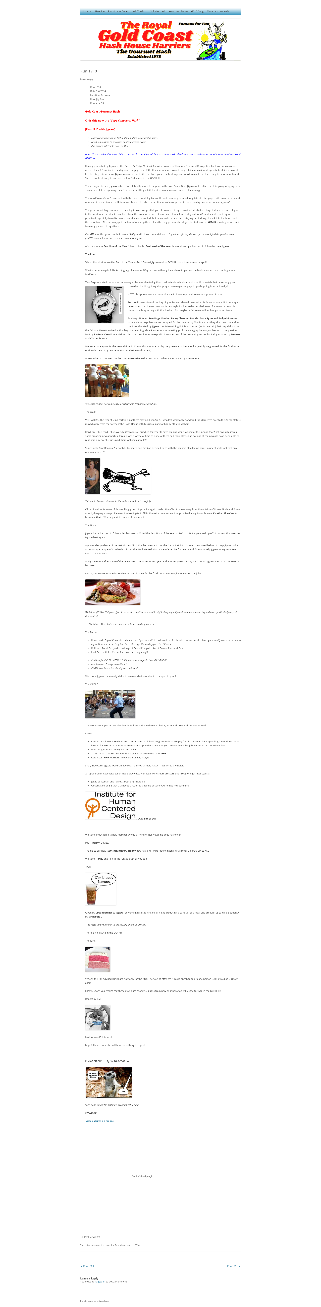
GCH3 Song (197, 11)
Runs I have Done (118, 11)
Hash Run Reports (114, 1245)
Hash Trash (137, 11)
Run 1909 (87, 1266)
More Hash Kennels (218, 11)
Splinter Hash (158, 11)
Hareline (100, 11)
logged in (100, 1281)
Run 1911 (234, 1266)
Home (85, 11)
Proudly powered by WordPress (94, 1300)
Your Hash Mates (178, 11)
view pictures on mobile (100, 1121)
